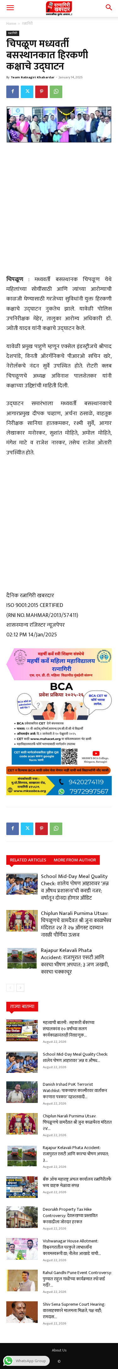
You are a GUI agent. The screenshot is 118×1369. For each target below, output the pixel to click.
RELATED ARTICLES (28, 860)
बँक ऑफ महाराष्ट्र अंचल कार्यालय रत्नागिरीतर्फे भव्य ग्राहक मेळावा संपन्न (77, 1182)
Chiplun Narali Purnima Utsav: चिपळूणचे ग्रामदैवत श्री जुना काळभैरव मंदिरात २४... (77, 1122)
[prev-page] (10, 988)
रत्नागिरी (27, 23)
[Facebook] (12, 92)
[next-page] (20, 988)
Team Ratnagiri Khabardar (32, 77)
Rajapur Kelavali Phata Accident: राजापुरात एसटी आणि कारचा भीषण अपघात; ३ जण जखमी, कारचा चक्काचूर (75, 961)
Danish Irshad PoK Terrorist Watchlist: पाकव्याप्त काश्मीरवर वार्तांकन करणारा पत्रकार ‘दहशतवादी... (75, 1090)
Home (11, 23)
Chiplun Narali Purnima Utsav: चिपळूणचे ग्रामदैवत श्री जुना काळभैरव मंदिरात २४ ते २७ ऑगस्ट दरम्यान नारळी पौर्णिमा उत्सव (76, 924)
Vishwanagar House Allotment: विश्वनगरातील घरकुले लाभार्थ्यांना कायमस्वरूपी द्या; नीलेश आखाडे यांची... (72, 1247)
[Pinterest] (41, 92)
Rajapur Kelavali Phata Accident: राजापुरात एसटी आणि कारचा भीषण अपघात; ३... (76, 1154)
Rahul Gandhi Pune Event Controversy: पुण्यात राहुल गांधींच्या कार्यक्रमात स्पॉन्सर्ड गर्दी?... (77, 1279)
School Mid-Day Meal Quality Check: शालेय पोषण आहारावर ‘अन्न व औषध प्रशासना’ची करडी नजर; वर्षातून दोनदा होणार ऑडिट (75, 887)
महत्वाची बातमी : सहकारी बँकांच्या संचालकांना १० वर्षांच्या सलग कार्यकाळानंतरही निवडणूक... (68, 1029)
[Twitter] (27, 92)
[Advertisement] (59, 210)
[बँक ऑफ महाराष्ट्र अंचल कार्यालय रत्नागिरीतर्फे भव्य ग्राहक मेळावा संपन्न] (22, 1187)
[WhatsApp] (56, 92)
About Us (59, 1350)
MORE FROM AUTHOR (75, 860)
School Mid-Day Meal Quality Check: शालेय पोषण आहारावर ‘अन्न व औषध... (75, 1057)
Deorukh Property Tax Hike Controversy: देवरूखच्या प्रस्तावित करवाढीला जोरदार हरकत (70, 1215)
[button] (10, 8)
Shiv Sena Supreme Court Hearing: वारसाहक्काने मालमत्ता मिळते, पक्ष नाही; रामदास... (74, 1310)
